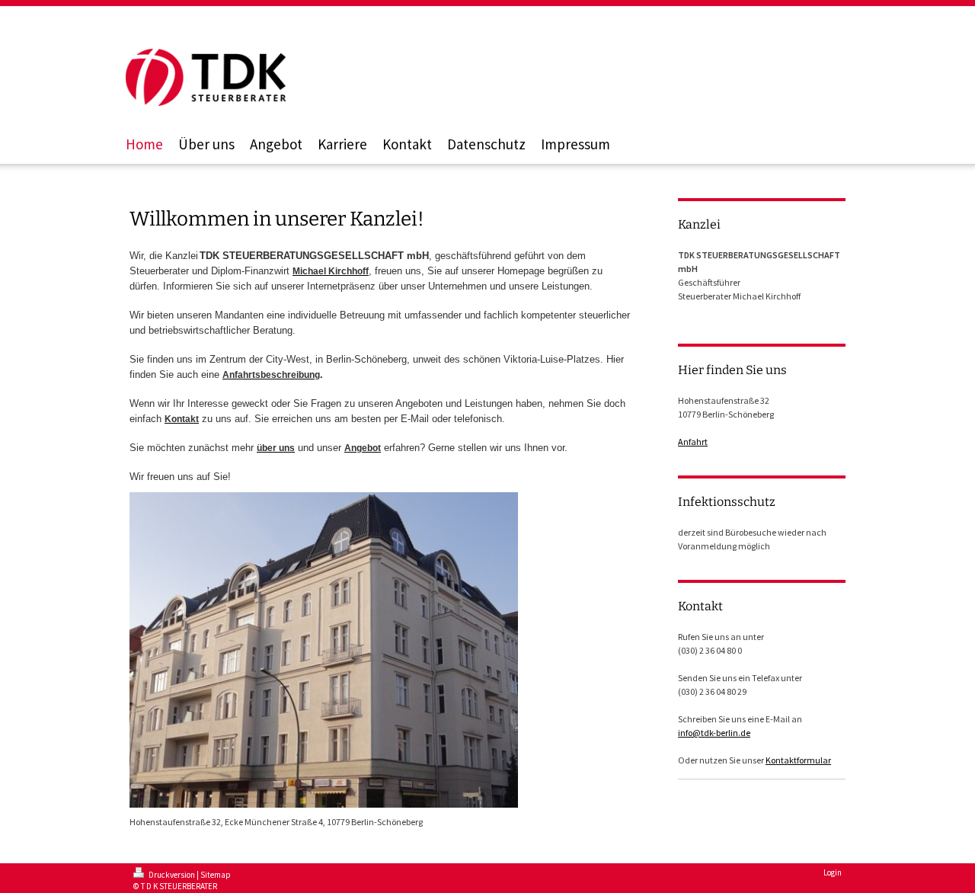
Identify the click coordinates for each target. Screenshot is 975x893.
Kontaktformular (798, 760)
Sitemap (215, 874)
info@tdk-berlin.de (714, 732)
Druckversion (172, 874)
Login (832, 872)
